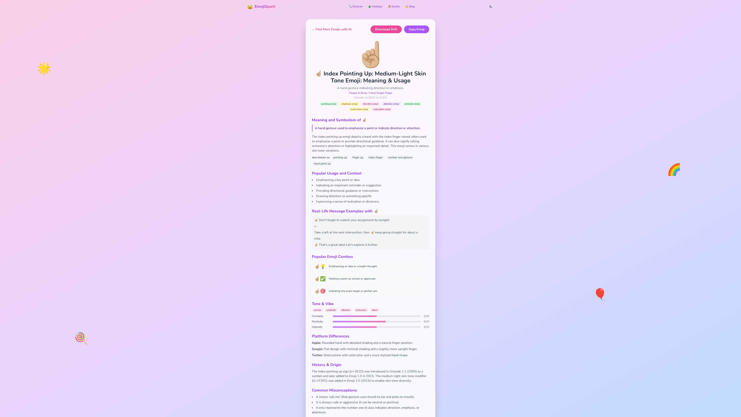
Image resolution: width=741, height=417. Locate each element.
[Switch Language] (490, 6)
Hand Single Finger (380, 93)
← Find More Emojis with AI (332, 29)
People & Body (358, 93)
